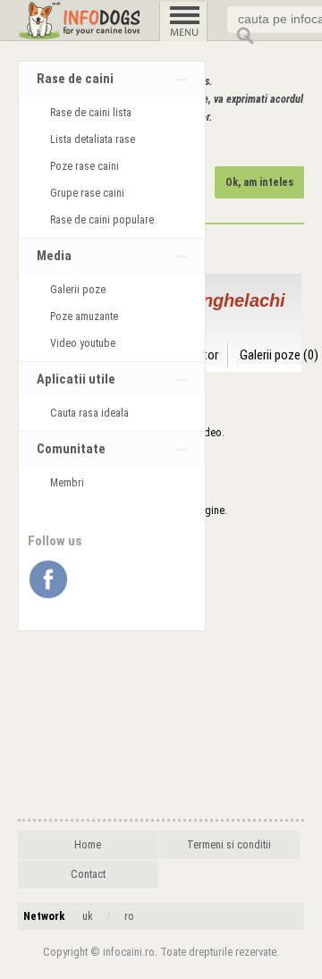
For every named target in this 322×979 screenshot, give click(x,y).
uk (87, 916)
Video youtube (82, 343)
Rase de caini (75, 79)
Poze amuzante (84, 316)
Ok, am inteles (259, 182)
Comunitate (71, 449)
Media (54, 256)
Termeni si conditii (229, 845)
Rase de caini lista (90, 112)
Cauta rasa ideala (89, 413)
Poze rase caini (84, 166)
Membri (67, 483)
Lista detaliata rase (92, 139)
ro (129, 916)
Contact (88, 874)
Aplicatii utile (76, 379)
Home (87, 845)
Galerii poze (78, 289)
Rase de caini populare (102, 220)
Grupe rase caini (87, 193)
